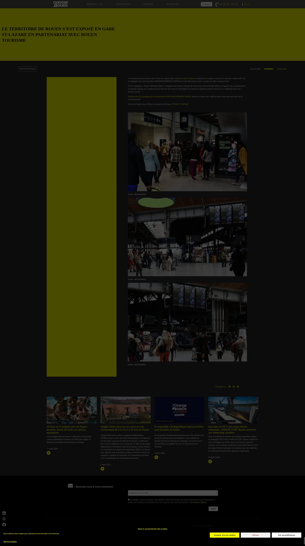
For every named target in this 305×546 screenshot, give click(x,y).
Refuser (255, 535)
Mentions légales (10, 542)
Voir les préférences (286, 535)
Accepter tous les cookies (224, 535)
